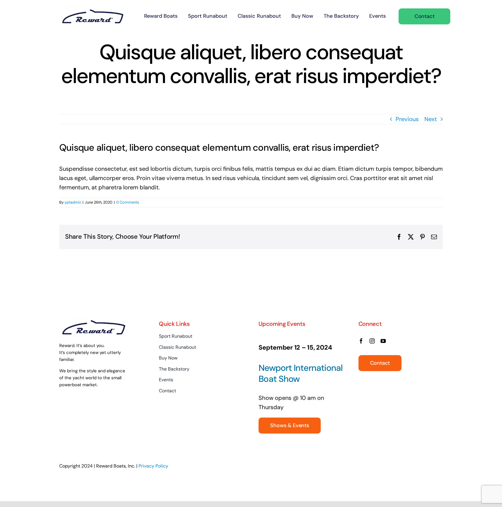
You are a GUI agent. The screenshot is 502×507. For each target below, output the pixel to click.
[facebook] (361, 341)
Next (430, 119)
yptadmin (72, 202)
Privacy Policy (153, 466)
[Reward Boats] (92, 8)
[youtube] (383, 341)
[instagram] (372, 341)
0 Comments (127, 202)
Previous (407, 119)
